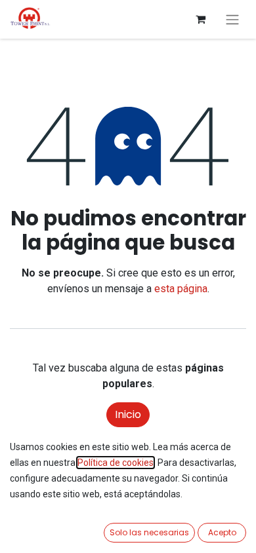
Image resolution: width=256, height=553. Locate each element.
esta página (180, 288)
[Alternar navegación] (232, 19)
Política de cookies (115, 462)
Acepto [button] (222, 532)
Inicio (128, 414)
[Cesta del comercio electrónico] (200, 19)
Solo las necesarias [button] (149, 532)
